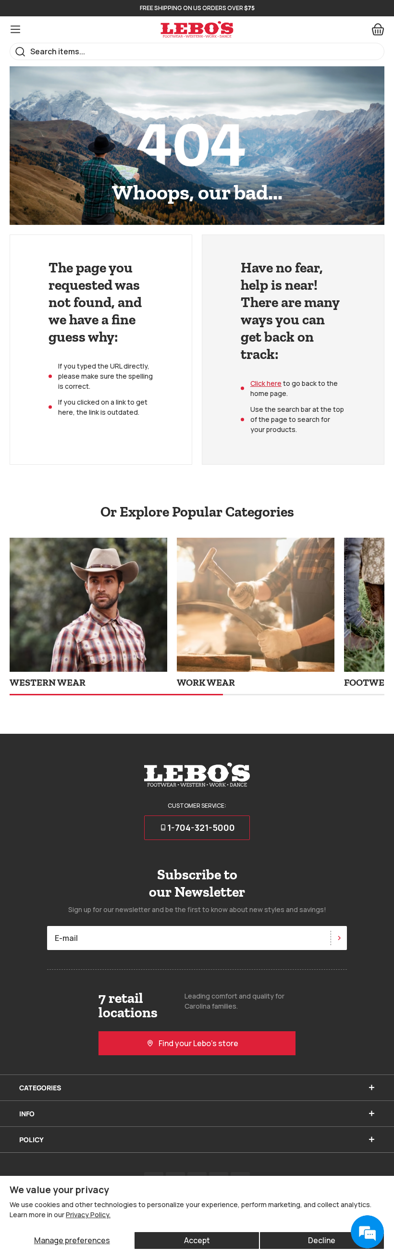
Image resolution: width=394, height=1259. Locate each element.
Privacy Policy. (88, 1214)
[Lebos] (197, 29)
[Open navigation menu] (15, 29)
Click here (266, 383)
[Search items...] (20, 52)
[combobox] (197, 51)
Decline (321, 1240)
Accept (197, 1240)
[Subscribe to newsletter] (339, 938)
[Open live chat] (367, 1232)
